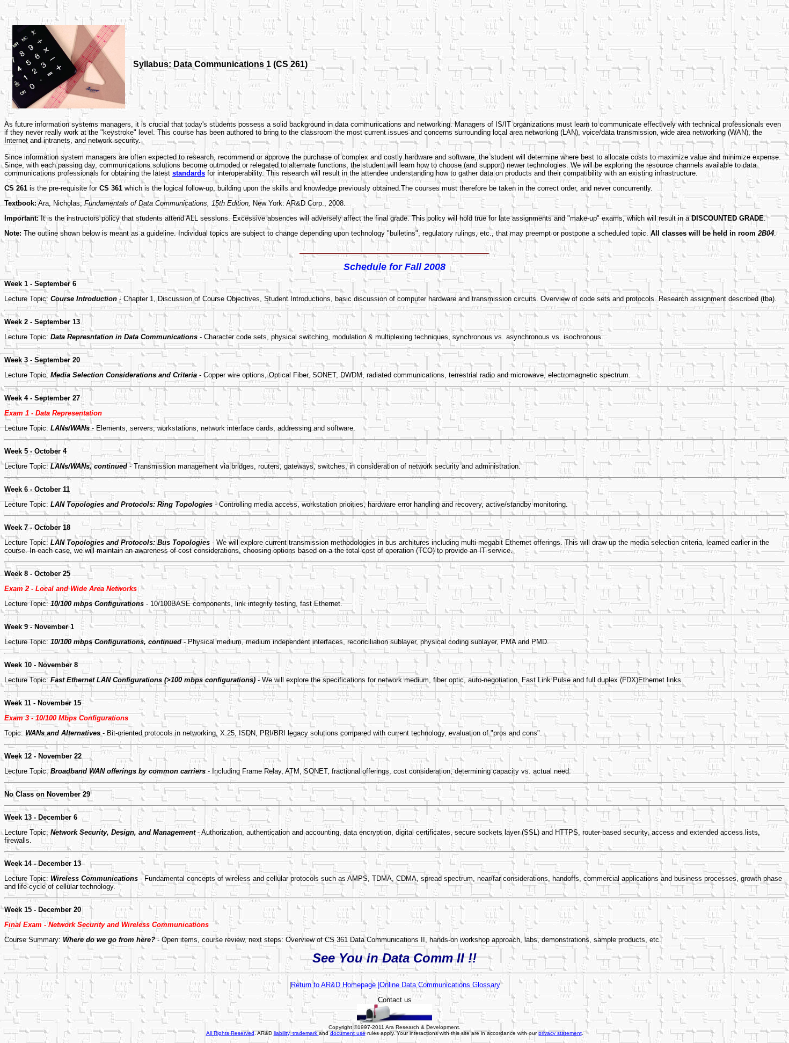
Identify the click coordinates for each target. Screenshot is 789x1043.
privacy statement (560, 1033)
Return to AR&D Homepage (333, 985)
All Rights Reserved (230, 1033)
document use (348, 1033)
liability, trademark (296, 1033)
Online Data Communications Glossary (439, 985)
